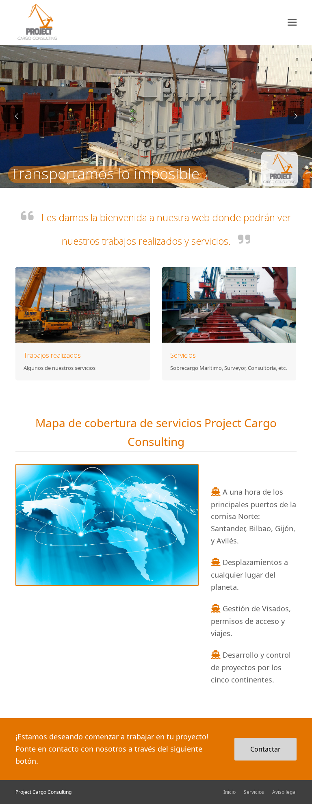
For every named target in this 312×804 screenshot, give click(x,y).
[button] (292, 22)
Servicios (183, 355)
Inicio (229, 792)
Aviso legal (284, 792)
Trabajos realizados (52, 355)
